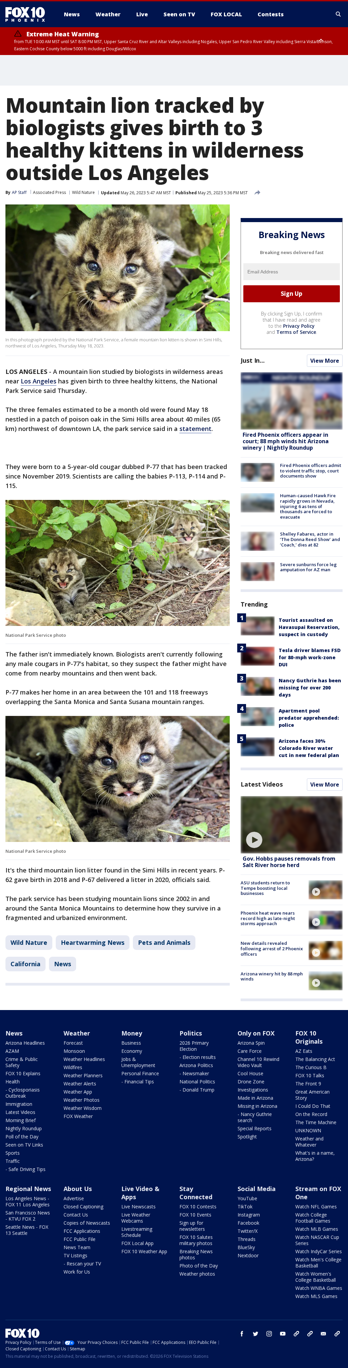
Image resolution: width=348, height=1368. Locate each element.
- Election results (197, 1057)
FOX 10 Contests (197, 1206)
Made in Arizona (255, 1098)
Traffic (12, 1161)
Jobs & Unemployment (138, 1062)
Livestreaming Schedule (136, 1232)
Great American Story (312, 1094)
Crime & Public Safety (21, 1062)
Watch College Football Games (312, 1217)
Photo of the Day (198, 1265)
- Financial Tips (137, 1081)
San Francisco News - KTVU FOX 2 (27, 1215)
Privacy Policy (299, 326)
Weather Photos (82, 1100)
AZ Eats (303, 1051)
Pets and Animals (164, 942)
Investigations (253, 1089)
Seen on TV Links (24, 1144)
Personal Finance (140, 1073)
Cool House (250, 1073)
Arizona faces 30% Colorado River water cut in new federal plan (309, 748)
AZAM (12, 1051)
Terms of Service (296, 332)
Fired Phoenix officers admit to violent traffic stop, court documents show (310, 470)
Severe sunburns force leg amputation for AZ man (308, 567)
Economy (131, 1051)
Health (12, 1081)
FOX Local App (137, 1243)
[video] (292, 824)
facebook (242, 1333)
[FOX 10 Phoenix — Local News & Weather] (27, 14)
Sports (12, 1153)
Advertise (74, 1198)
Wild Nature (83, 192)
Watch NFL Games (316, 1206)
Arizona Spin (251, 1043)
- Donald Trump (196, 1089)
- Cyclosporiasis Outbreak (22, 1092)
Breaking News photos (196, 1254)
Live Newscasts (138, 1206)
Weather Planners (83, 1075)
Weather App (78, 1091)
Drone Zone (251, 1081)
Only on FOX (256, 1033)
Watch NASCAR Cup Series (317, 1240)
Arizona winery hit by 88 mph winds (272, 976)
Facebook (248, 1223)
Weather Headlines (84, 1059)
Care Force (250, 1051)
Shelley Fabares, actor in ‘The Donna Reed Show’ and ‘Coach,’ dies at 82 (310, 539)
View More (324, 360)
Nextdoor (248, 1255)
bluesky (309, 1333)
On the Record (311, 1114)
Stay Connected (195, 1193)
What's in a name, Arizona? (315, 1156)
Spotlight (247, 1136)
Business (131, 1043)
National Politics (197, 1081)
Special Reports (255, 1128)
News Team (77, 1247)
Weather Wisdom (83, 1108)
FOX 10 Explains (22, 1073)
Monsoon (74, 1051)
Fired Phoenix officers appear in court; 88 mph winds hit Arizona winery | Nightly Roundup (286, 441)
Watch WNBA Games (318, 1288)
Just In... (253, 360)
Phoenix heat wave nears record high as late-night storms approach (268, 918)
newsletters (337, 1333)
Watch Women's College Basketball (315, 1277)
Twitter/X (248, 1231)
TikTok (245, 1206)
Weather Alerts (80, 1083)
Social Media (257, 1189)
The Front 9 (308, 1083)
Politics (190, 1033)
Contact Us (76, 1214)
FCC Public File (79, 1239)
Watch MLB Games (316, 1229)
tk (296, 1333)
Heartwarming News (92, 942)
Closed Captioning (83, 1206)
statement (195, 429)
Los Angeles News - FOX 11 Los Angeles (27, 1201)
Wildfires (73, 1067)
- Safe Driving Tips (25, 1169)
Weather (77, 1033)
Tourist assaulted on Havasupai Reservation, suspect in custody (309, 627)
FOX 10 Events (195, 1214)
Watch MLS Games (316, 1296)
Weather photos (197, 1274)
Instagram (249, 1214)
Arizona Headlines (25, 1043)
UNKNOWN (308, 1130)
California (25, 964)
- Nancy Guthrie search (255, 1117)
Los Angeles (38, 381)
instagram (269, 1333)
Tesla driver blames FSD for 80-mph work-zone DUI (310, 657)
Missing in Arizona (257, 1106)
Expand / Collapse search (338, 14)
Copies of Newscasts (87, 1223)
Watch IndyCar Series (318, 1251)
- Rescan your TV (82, 1263)
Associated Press (49, 192)
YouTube (247, 1198)
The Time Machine (315, 1122)
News (62, 964)
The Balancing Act (315, 1059)
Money (131, 1033)
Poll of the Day (21, 1136)
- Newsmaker (194, 1073)
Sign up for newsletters (192, 1226)
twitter (255, 1333)
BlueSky (246, 1247)
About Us (78, 1189)
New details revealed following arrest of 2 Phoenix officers (272, 948)
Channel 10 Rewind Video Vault (258, 1062)
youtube (282, 1333)
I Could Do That (312, 1106)
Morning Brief (20, 1120)
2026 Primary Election (194, 1046)
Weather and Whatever (309, 1141)
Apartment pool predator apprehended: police (309, 717)
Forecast (73, 1043)
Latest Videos (262, 784)
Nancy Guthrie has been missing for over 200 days (310, 687)
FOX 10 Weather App (144, 1251)
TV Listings (75, 1255)
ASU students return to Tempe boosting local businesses (265, 888)
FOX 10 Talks (309, 1075)
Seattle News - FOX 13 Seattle (26, 1230)
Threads (247, 1239)
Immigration (18, 1104)
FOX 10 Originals (309, 1037)
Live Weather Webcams (135, 1217)
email (323, 1333)
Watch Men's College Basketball (318, 1262)
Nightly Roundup (23, 1128)
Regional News (28, 1189)
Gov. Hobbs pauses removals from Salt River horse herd (289, 862)
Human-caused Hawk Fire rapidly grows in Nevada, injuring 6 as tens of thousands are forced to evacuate (308, 506)
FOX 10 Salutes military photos (196, 1240)
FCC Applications (82, 1231)
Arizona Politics (196, 1065)
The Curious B (311, 1067)
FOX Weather (78, 1116)
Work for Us (77, 1271)
